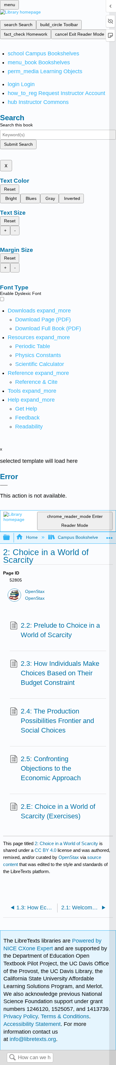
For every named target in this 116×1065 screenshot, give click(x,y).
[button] (27, 418)
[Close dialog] (4, 485)
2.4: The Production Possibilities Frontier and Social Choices (57, 720)
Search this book (16, 124)
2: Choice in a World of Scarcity (66, 843)
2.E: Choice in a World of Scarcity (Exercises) (58, 811)
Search (12, 1058)
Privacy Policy (20, 1016)
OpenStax (35, 591)
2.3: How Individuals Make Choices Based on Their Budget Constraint (60, 673)
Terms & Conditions (65, 1016)
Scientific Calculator (39, 364)
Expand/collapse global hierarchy (10, 538)
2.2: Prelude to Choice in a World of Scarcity (60, 630)
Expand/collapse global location (109, 536)
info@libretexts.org (32, 1039)
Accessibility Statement (32, 1024)
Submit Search (18, 144)
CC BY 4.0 (45, 850)
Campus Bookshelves (79, 537)
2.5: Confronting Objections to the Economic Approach (51, 768)
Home (32, 537)
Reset (9, 189)
